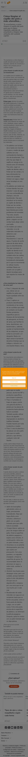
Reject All (14, 378)
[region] (14, 378)
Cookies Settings (13, 385)
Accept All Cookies (14, 381)
